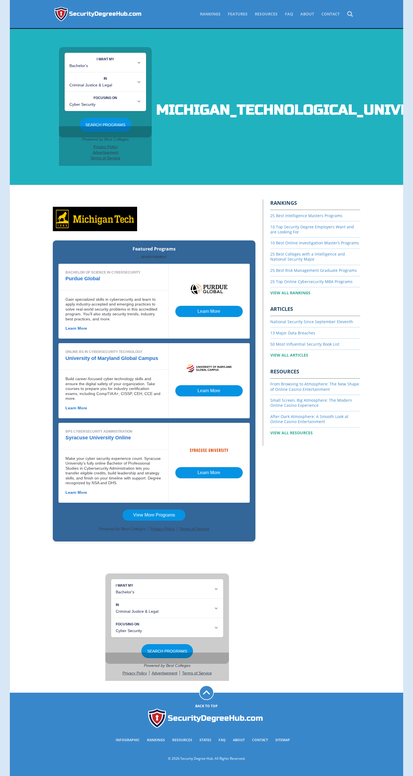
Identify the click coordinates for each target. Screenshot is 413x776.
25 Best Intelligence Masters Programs (306, 215)
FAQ (289, 14)
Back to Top (206, 706)
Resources (266, 14)
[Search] (349, 14)
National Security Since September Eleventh (311, 321)
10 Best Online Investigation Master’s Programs (314, 242)
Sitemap (282, 740)
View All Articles (289, 355)
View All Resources (291, 432)
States (205, 740)
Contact (330, 14)
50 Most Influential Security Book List (304, 344)
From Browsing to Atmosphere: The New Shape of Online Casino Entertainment (314, 386)
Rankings (210, 14)
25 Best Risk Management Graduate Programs (313, 270)
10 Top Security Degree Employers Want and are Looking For (312, 229)
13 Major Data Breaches (292, 333)
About (307, 14)
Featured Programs (154, 249)
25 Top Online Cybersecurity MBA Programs (311, 281)
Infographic (128, 740)
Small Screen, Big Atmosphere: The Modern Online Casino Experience (311, 403)
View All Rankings (290, 292)
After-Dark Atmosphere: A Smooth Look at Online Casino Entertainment (309, 419)
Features (238, 14)
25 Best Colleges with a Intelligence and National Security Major (307, 256)
